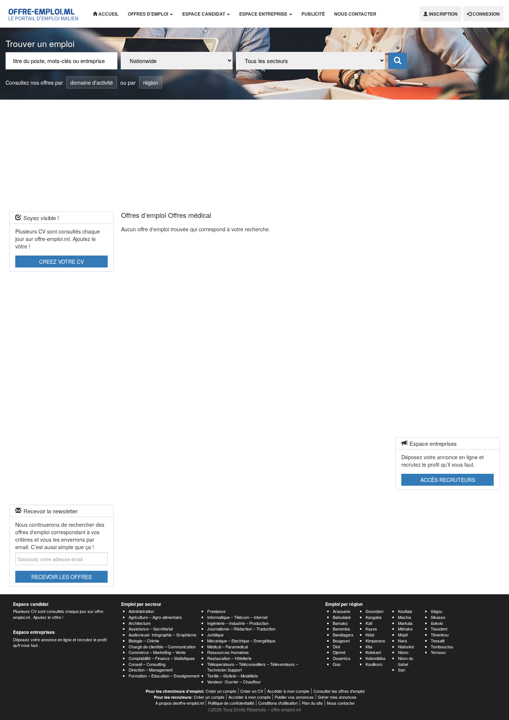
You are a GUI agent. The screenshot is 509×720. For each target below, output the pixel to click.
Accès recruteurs (447, 479)
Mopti (403, 635)
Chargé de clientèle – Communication (162, 646)
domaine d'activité (91, 82)
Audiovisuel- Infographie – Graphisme (162, 635)
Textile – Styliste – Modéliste (232, 676)
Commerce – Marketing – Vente (157, 652)
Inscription (443, 13)
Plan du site (312, 703)
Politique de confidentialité (231, 703)
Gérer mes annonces (337, 697)
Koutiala (405, 611)
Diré (336, 646)
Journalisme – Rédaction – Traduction (241, 629)
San (401, 670)
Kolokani (373, 652)
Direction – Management (151, 670)
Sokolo (437, 623)
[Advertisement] (254, 155)
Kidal (370, 635)
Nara (402, 641)
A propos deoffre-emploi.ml (179, 703)
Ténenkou (440, 635)
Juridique (215, 635)
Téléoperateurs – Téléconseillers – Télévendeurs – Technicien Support (252, 667)
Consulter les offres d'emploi (338, 691)
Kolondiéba (375, 658)
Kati (369, 623)
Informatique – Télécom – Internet (237, 617)
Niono (403, 652)
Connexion (485, 13)
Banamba (341, 629)
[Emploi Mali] (43, 14)
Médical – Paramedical (227, 646)
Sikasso (438, 617)
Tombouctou (442, 646)
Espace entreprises (34, 632)
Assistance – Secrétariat (151, 629)
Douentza (341, 658)
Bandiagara (343, 635)
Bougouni (341, 641)
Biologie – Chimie (144, 641)
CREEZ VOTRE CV (61, 261)
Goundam (374, 611)
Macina (404, 617)
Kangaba (374, 617)
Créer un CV (251, 691)
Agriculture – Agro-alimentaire (155, 617)
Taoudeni (439, 629)
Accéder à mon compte (288, 691)
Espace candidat (204, 13)
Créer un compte (221, 691)
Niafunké (406, 646)
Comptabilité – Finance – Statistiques (162, 658)
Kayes (371, 629)
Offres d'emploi (148, 13)
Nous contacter (355, 13)
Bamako (340, 623)
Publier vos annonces (294, 697)
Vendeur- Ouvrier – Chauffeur (234, 682)
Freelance (216, 611)
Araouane (341, 611)
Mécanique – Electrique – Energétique (241, 641)
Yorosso (438, 652)
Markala (405, 623)
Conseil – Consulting (147, 664)
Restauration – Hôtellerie (229, 658)
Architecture (140, 623)
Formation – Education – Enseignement (164, 676)
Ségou (436, 611)
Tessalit (438, 641)
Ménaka (405, 629)
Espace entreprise (263, 13)
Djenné (339, 652)
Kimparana (375, 641)
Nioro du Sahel (405, 661)
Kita (369, 646)
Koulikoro (374, 664)
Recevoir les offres (61, 576)
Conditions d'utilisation (278, 703)
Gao (337, 664)
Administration (141, 611)
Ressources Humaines (228, 652)
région (150, 82)
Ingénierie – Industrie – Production (238, 623)
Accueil (107, 13)
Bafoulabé (342, 617)
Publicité (313, 13)
